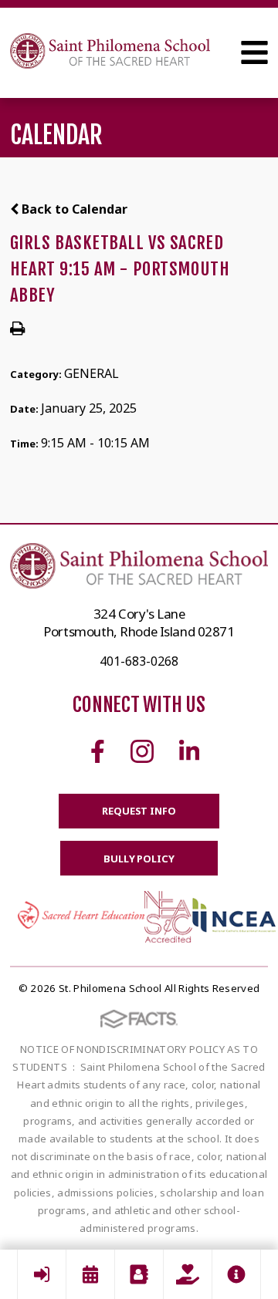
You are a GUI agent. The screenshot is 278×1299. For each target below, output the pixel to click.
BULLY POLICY (138, 858)
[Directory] (139, 1274)
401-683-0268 (139, 661)
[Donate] (188, 1274)
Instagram (142, 751)
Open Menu (254, 52)
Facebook (97, 751)
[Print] (17, 329)
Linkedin (189, 751)
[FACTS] (42, 1274)
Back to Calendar (73, 209)
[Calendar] (90, 1274)
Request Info (138, 811)
